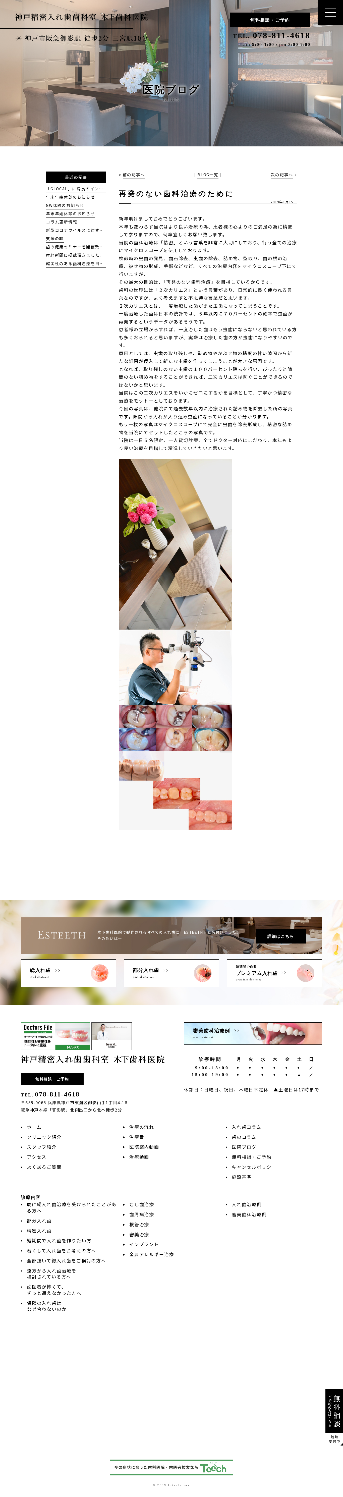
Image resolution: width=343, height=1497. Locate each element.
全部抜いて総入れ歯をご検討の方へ (66, 1260)
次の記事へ (282, 175)
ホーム (34, 1127)
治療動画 (139, 1156)
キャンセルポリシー (254, 1166)
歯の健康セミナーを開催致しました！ (84, 247)
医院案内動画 (144, 1146)
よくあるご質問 (44, 1166)
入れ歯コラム (246, 1127)
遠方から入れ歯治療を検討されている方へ (52, 1273)
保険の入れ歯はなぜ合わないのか (47, 1306)
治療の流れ (141, 1127)
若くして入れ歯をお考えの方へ (61, 1250)
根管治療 (139, 1224)
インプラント (144, 1244)
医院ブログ (244, 1146)
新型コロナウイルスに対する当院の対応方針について (99, 230)
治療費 (136, 1137)
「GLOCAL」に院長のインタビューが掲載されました (99, 189)
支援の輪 (55, 238)
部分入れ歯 (39, 1220)
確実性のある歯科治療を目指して (79, 263)
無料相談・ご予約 (270, 20)
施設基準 (242, 1177)
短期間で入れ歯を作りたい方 (59, 1240)
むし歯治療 (141, 1204)
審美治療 (139, 1234)
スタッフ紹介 (42, 1146)
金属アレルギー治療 (151, 1254)
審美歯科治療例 (249, 1214)
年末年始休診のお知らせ (70, 197)
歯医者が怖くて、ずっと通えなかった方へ (54, 1289)
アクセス (36, 1156)
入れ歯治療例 (247, 1204)
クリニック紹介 (44, 1137)
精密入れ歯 (39, 1230)
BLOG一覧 (207, 175)
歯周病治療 (141, 1214)
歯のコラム (244, 1137)
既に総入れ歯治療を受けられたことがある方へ (71, 1207)
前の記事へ (134, 175)
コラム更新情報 (61, 222)
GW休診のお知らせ (65, 205)
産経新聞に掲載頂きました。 (75, 255)
